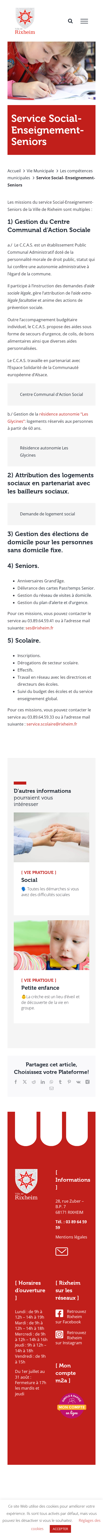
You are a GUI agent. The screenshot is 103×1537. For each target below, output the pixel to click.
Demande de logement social (47, 514)
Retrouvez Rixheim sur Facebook (71, 1316)
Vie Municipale (40, 171)
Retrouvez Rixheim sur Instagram (71, 1338)
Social (29, 880)
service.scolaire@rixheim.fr (51, 724)
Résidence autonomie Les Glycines (44, 451)
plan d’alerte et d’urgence (63, 602)
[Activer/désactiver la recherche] (70, 20)
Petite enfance (40, 987)
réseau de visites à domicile (65, 595)
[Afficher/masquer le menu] (84, 21)
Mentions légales (71, 1237)
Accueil (14, 171)
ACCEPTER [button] (60, 1529)
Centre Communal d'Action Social (51, 394)
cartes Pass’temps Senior (70, 588)
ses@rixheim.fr (40, 628)
